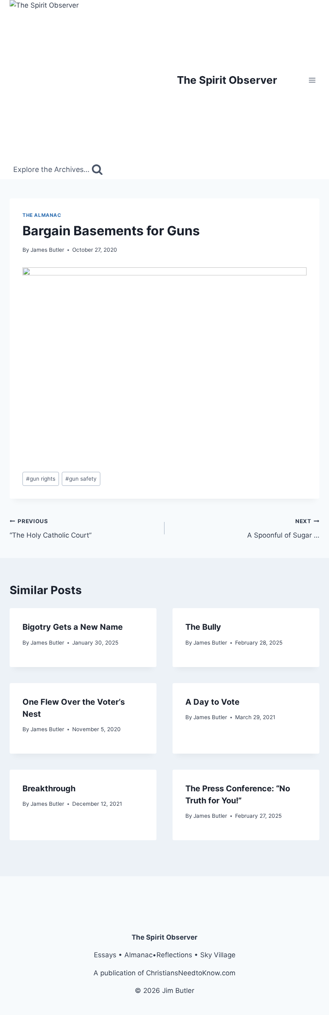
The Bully (203, 627)
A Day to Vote (212, 702)
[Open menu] (312, 80)
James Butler (47, 250)
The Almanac (41, 215)
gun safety (81, 478)
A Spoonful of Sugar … (283, 528)
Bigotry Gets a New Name (72, 627)
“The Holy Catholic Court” (50, 528)
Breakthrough (48, 788)
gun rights (40, 478)
